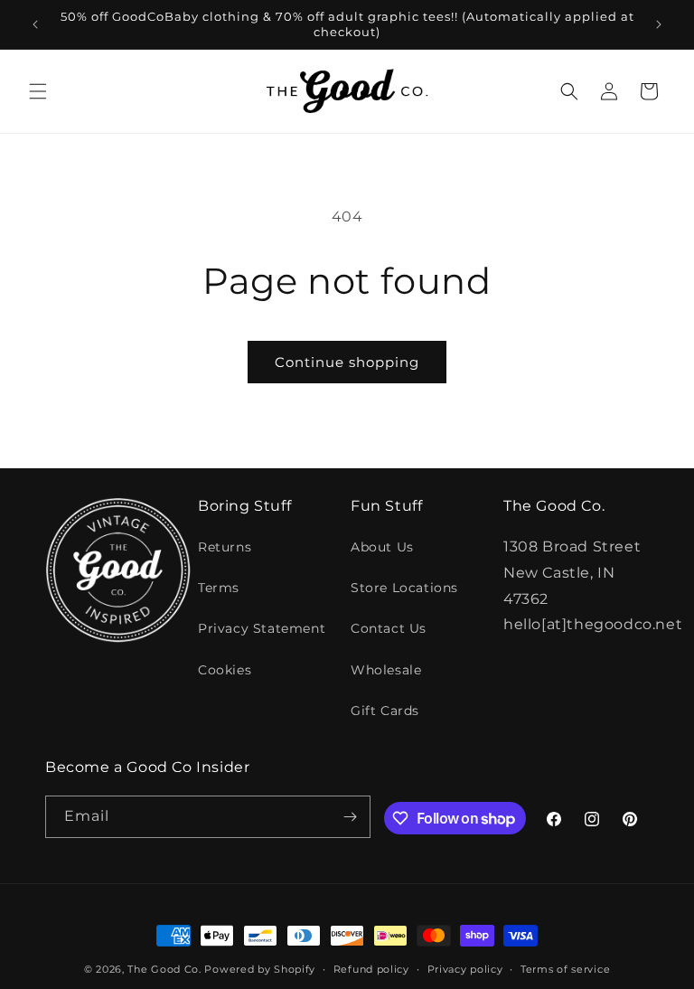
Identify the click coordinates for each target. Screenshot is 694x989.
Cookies (224, 670)
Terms (218, 587)
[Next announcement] (659, 24)
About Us (382, 547)
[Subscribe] (350, 817)
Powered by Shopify (259, 969)
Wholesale (386, 670)
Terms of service (565, 969)
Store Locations (404, 587)
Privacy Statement (261, 628)
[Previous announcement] (35, 24)
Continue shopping (347, 362)
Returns (224, 547)
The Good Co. (164, 969)
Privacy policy (465, 969)
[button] (38, 91)
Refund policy (371, 969)
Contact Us (389, 628)
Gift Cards (385, 710)
